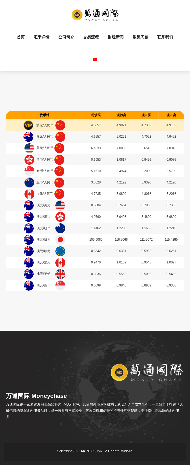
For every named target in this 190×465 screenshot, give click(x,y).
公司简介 (66, 37)
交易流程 (91, 37)
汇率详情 (41, 37)
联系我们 (165, 37)
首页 (21, 37)
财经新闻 (116, 37)
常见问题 (140, 37)
